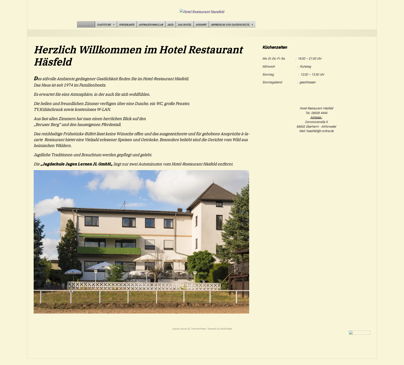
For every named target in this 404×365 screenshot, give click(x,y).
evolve (176, 328)
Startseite (86, 24)
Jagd (170, 24)
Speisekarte (126, 24)
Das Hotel (184, 24)
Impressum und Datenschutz (230, 24)
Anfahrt (201, 24)
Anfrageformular (151, 24)
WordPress (226, 328)
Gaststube (104, 24)
